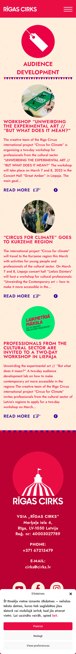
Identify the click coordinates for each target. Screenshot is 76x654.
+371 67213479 (38, 550)
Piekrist (38, 626)
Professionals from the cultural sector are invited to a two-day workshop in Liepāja (35, 350)
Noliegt (38, 636)
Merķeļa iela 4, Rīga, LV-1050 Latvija (38, 525)
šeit (54, 615)
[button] (70, 593)
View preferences (38, 645)
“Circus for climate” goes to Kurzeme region (38, 239)
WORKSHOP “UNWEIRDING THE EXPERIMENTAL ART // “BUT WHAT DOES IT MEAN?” (37, 126)
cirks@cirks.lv (38, 567)
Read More (17, 190)
